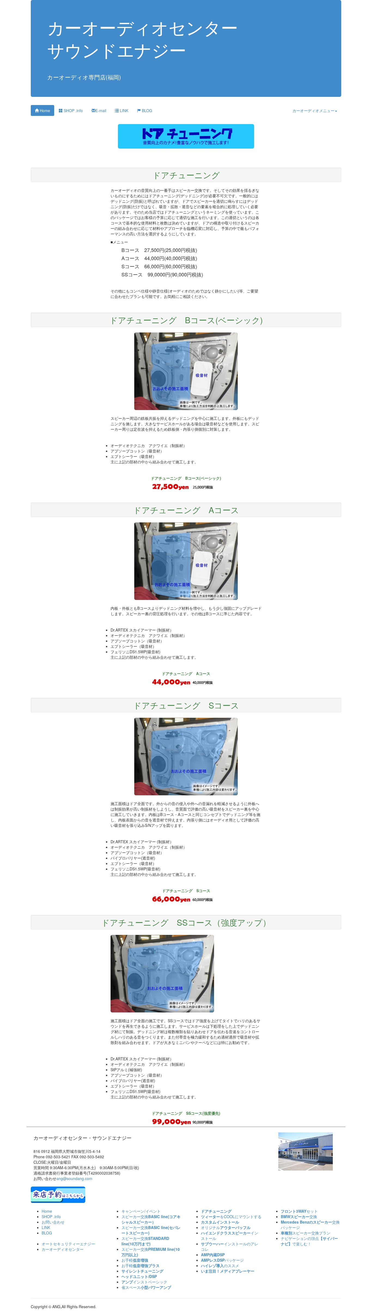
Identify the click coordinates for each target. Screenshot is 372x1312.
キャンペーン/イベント (141, 1211)
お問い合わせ (53, 1222)
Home (44, 110)
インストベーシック (144, 1282)
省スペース (146, 1287)
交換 (299, 1216)
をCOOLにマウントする (231, 1216)
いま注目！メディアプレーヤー (227, 1271)
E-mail (100, 110)
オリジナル (226, 1227)
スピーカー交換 (151, 1219)
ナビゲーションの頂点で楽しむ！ (309, 1241)
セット (299, 1211)
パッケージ (222, 1260)
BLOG (146, 110)
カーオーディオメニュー (313, 110)
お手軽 (134, 1260)
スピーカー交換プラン (305, 1233)
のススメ (220, 1265)
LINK (123, 110)
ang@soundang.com (74, 1178)
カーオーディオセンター (63, 1249)
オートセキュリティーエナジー (68, 1243)
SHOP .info (73, 110)
